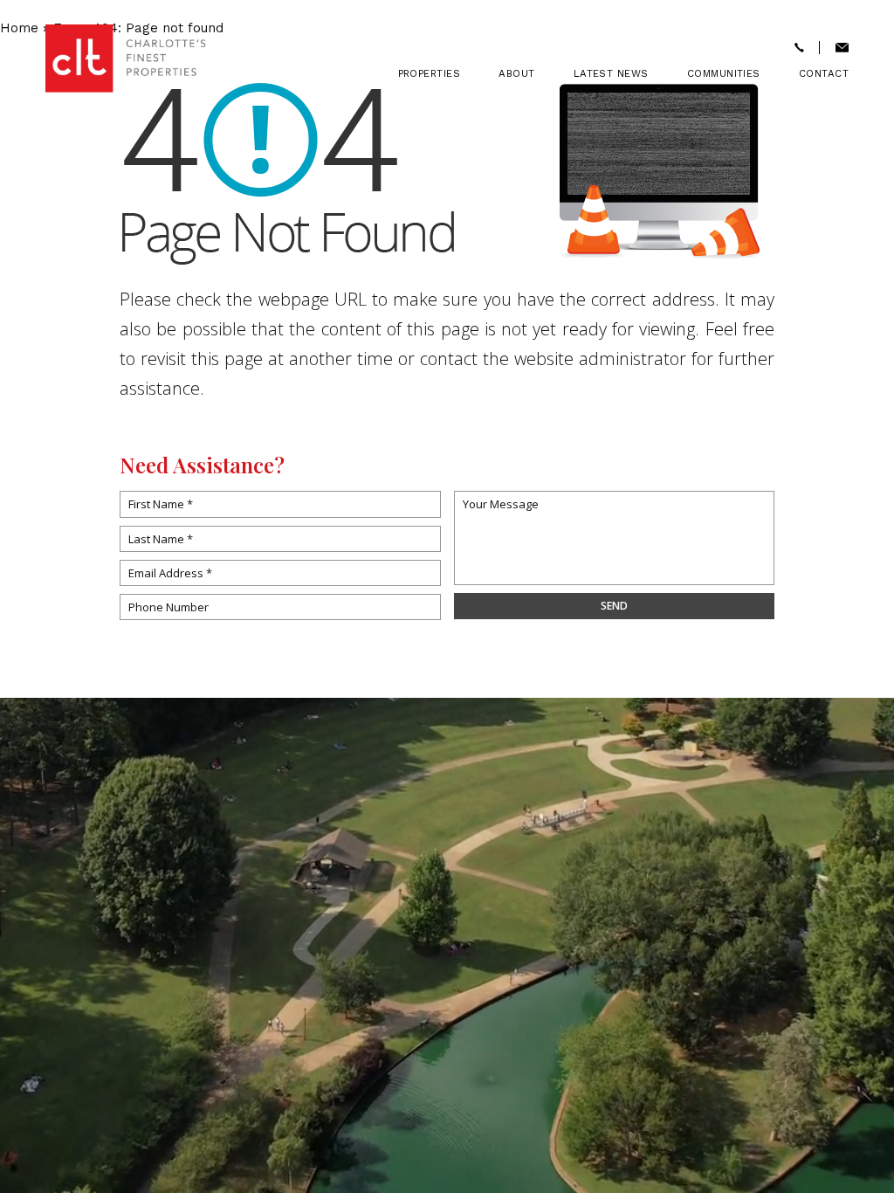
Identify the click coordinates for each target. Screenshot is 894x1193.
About (516, 74)
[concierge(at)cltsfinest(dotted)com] (842, 48)
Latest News (611, 74)
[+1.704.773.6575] (799, 48)
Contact (824, 74)
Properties (429, 74)
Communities (723, 74)
